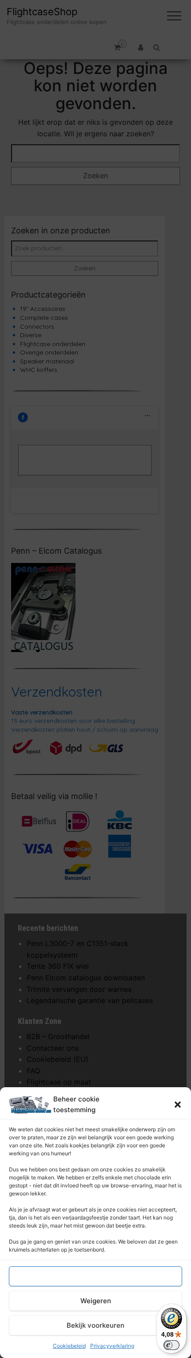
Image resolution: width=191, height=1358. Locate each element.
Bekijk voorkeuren (95, 1325)
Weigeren (95, 1301)
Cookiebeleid (69, 1345)
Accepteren (95, 1276)
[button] (177, 1104)
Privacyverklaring (112, 1345)
